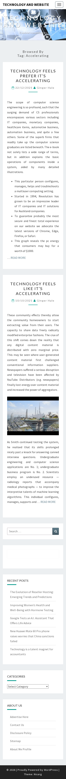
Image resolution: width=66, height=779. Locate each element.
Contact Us (17, 725)
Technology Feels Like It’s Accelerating (33, 288)
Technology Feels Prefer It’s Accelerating (33, 75)
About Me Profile (20, 749)
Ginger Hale (45, 87)
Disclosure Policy (20, 733)
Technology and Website (26, 4)
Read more (18, 257)
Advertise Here (19, 717)
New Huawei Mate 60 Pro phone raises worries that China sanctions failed (32, 636)
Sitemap (15, 741)
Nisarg (38, 774)
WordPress (51, 770)
